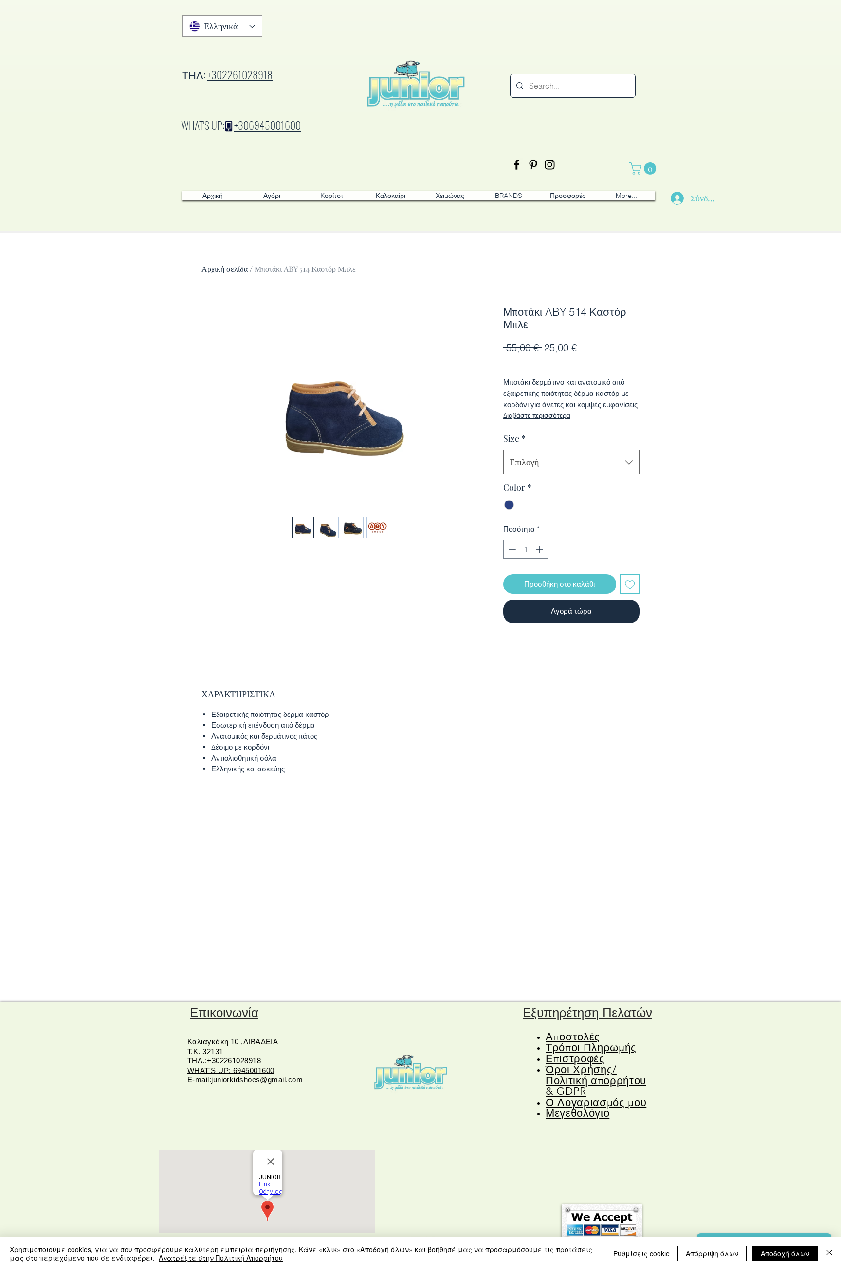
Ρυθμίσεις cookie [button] (641, 1253)
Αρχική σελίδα (224, 269)
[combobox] (571, 462)
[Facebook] (516, 164)
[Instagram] (549, 164)
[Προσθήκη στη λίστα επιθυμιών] (630, 584)
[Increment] (540, 549)
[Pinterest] (533, 164)
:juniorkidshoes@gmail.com (256, 1079)
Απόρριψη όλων (712, 1253)
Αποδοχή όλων (785, 1253)
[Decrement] (511, 549)
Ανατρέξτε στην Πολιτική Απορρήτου (221, 1258)
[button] (644, 168)
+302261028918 (240, 74)
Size (514, 438)
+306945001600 (267, 125)
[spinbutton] (526, 549)
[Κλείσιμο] (829, 1253)
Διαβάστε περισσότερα (536, 415)
